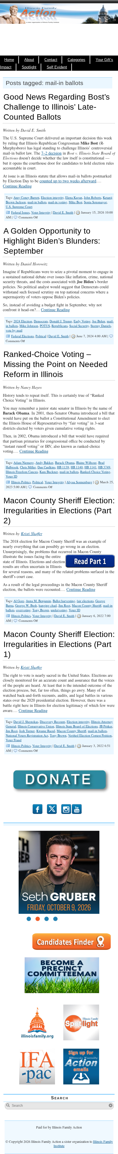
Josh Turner (27, 731)
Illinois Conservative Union (36, 726)
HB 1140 (77, 467)
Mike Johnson (28, 325)
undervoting (59, 610)
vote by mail (14, 330)
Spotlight (29, 67)
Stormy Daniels (101, 325)
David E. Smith (63, 212)
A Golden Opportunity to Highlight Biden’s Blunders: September (51, 240)
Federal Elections (22, 336)
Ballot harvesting (64, 601)
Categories (76, 60)
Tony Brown (40, 610)
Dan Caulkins (46, 467)
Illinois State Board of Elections (77, 726)
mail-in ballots (36, 202)
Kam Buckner (49, 472)
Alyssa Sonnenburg (79, 482)
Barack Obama (64, 462)
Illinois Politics (21, 482)
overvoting (23, 610)
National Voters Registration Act (27, 735)
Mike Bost (75, 202)
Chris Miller (28, 467)
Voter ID (11, 476)
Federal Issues (20, 212)
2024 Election (22, 321)
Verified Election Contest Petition (90, 735)
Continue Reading (17, 186)
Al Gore (18, 601)
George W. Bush (26, 605)
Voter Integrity (41, 212)
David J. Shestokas (25, 721)
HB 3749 (104, 467)
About (29, 60)
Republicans (60, 325)
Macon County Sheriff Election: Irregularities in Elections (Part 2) (59, 510)
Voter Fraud (13, 740)
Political (41, 336)
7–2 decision (51, 153)
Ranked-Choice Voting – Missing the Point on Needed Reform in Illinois (55, 364)
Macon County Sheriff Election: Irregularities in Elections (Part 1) (59, 644)
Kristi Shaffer (31, 533)
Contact (50, 60)
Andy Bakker (44, 462)
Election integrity (52, 197)
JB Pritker (105, 726)
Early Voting (82, 321)
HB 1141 (90, 467)
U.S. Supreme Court (19, 206)
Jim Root (64, 605)
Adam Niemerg (23, 462)
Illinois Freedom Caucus (22, 472)
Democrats (41, 321)
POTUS (45, 325)
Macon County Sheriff (86, 605)
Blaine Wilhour (86, 462)
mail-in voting (57, 202)
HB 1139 (63, 467)
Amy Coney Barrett (26, 197)
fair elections (85, 601)
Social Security (79, 325)
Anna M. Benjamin (38, 601)
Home (9, 60)
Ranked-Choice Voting (95, 472)
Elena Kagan (73, 197)
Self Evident (57, 67)
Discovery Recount (52, 721)
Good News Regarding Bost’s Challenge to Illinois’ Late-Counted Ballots (56, 106)
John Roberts (92, 197)
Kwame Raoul (45, 731)
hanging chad (48, 605)
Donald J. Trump (61, 321)
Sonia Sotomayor (95, 202)
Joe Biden (98, 321)
